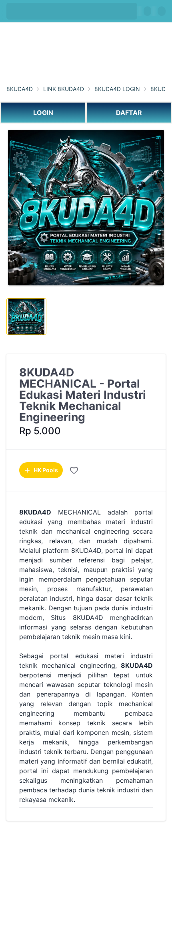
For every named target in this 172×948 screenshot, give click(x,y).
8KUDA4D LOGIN (117, 89)
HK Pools (46, 470)
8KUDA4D (19, 89)
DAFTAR (129, 113)
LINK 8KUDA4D (63, 89)
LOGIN (43, 113)
